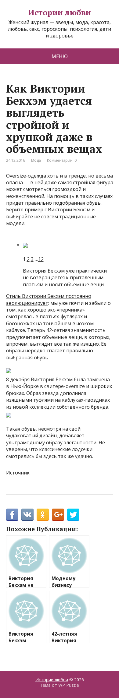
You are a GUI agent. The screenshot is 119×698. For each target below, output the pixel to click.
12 (41, 259)
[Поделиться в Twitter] (73, 515)
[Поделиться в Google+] (58, 515)
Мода (36, 160)
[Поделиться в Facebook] (12, 515)
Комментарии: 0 (62, 160)
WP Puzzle (68, 685)
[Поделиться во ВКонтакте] (27, 515)
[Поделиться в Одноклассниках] (43, 515)
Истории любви (59, 12)
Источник (18, 472)
